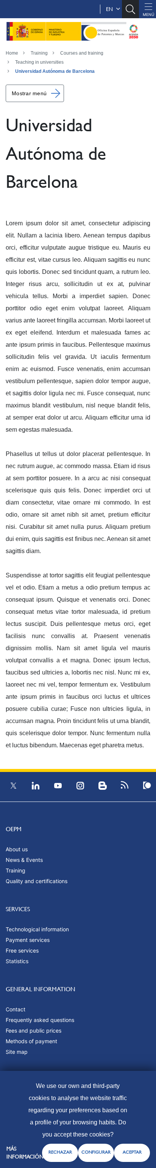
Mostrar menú (29, 93)
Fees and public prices (33, 1030)
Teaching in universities (39, 62)
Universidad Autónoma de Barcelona (55, 71)
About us (17, 849)
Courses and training (81, 53)
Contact (15, 1009)
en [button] (111, 9)
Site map (17, 1052)
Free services (22, 950)
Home (12, 53)
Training (39, 53)
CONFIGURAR (96, 1152)
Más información (25, 1153)
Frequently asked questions (40, 1020)
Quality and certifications (36, 881)
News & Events (24, 860)
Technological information (37, 929)
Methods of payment (31, 1041)
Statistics (17, 961)
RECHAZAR (60, 1152)
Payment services (28, 940)
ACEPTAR (132, 1152)
